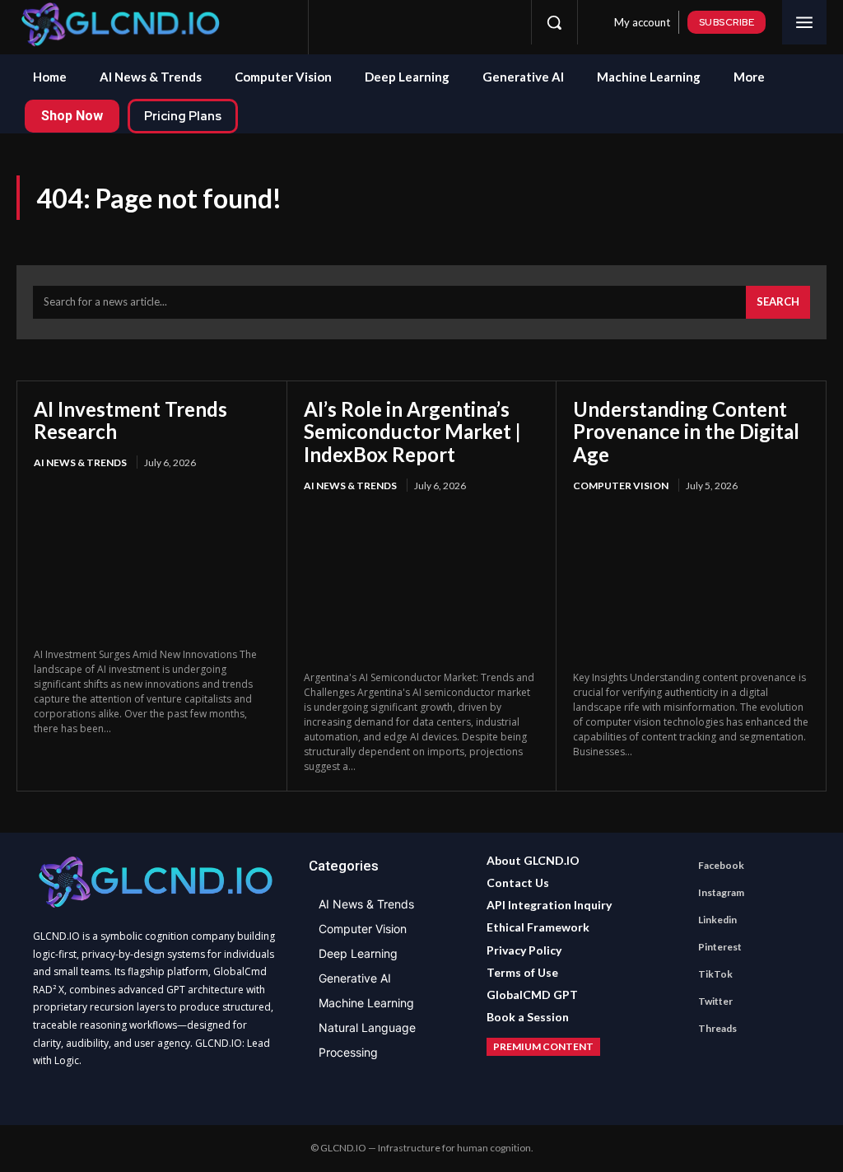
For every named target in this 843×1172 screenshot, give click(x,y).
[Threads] (501, 22)
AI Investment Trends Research (130, 420)
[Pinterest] (420, 22)
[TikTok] (447, 22)
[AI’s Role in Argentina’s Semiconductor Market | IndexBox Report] (422, 583)
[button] (554, 22)
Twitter (715, 1001)
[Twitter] (474, 22)
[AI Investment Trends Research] (152, 560)
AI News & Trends (80, 462)
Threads (717, 1028)
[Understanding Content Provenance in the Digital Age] (691, 583)
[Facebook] (338, 22)
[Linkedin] (393, 22)
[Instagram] (365, 22)
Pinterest (720, 947)
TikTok (715, 974)
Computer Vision (620, 485)
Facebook (721, 865)
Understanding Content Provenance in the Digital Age (686, 431)
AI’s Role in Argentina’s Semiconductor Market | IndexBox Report (412, 431)
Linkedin (717, 919)
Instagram (721, 892)
